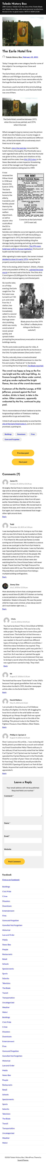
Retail (4, 959)
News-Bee (6, 944)
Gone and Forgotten (12, 439)
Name (7, 823)
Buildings (8, 434)
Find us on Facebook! (11, 880)
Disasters (6, 901)
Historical (6, 930)
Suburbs (5, 978)
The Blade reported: (35, 366)
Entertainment (8, 911)
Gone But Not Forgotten (12, 925)
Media (5, 940)
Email (7, 836)
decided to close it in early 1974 (15, 259)
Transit (5, 993)
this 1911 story (30, 159)
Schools (5, 964)
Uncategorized (8, 1002)
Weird (4, 1012)
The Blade (6, 988)
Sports (5, 973)
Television (6, 983)
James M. (14, 481)
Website (7, 849)
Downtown (21, 434)
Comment (8, 796)
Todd (12, 524)
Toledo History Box (14, 3)
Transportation (8, 998)
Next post (23, 462)
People (5, 949)
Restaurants (7, 954)
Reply (4, 517)
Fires (33, 434)
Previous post (23, 453)
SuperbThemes (23, 1160)
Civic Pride (6, 891)
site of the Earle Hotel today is (14, 424)
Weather (6, 1007)
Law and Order (8, 935)
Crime (4, 896)
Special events (8, 969)
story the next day (19, 148)
